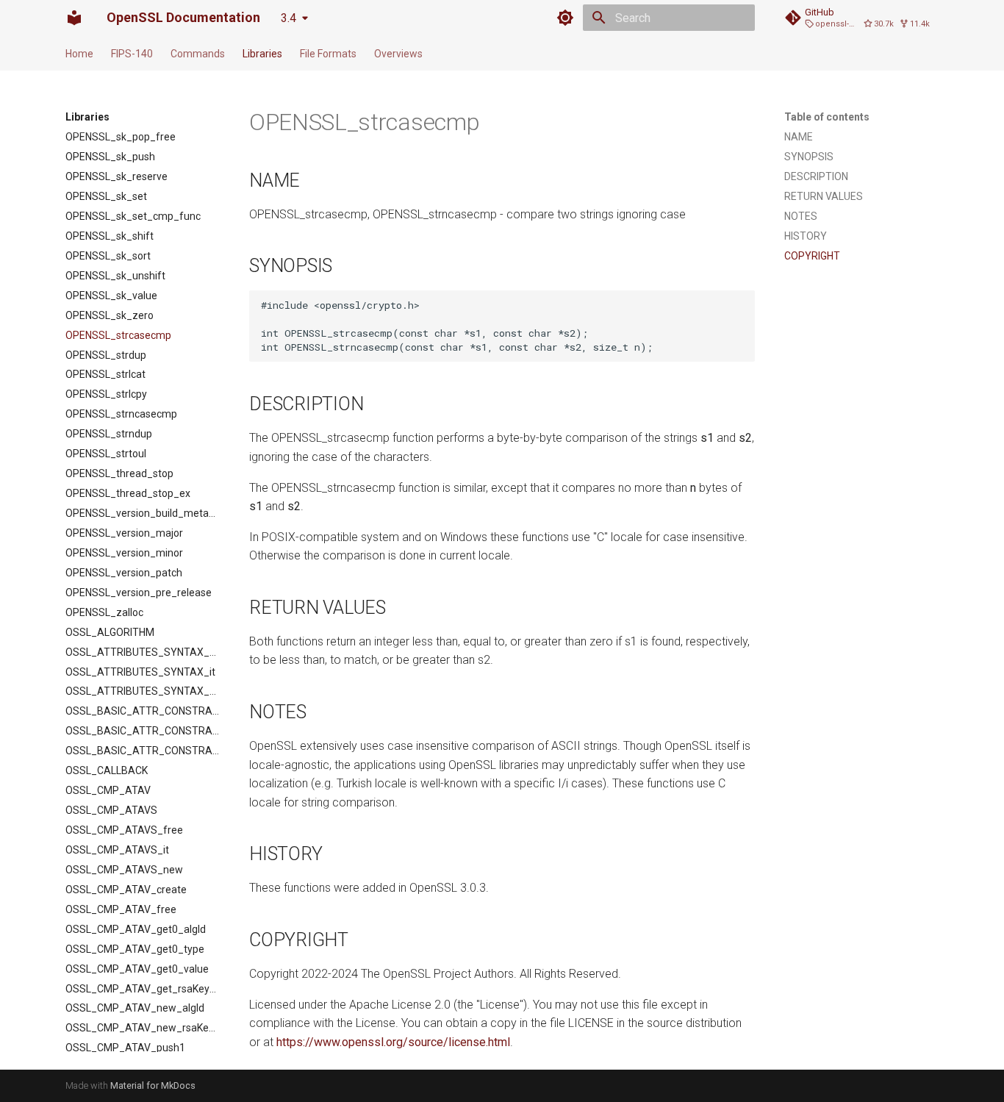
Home (79, 54)
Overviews (398, 54)
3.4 (288, 18)
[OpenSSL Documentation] (74, 17)
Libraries (262, 54)
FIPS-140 (132, 54)
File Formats (328, 54)
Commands (198, 54)
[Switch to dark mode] (565, 17)
